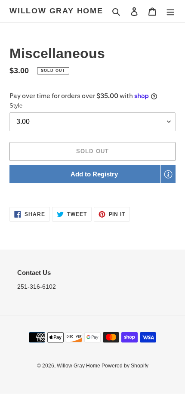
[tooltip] (168, 174)
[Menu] (170, 11)
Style (15, 105)
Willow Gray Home (56, 10)
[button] (92, 174)
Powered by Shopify (125, 366)
